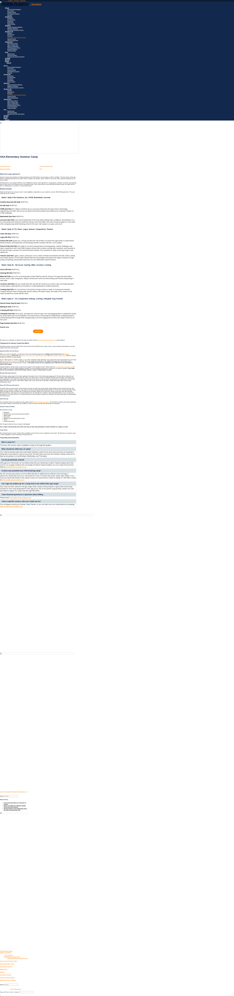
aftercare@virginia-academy (41, 402)
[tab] (38, 197)
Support (2, 972)
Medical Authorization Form (58, 355)
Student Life (3, 969)
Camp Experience (5, 166)
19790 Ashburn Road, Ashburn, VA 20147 (6, 951)
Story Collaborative (15, 989)
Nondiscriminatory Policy (7, 964)
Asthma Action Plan (41, 355)
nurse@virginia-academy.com (11, 361)
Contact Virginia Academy (7, 977)
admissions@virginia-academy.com (17, 958)
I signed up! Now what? (46, 166)
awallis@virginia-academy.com (16, 467)
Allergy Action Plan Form (28, 355)
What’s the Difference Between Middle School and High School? (15, 806)
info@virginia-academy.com (12, 957)
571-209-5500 (8, 955)
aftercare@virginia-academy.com (46, 340)
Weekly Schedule (5, 169)
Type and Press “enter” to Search (9, 992)
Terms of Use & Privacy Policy (8, 961)
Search (2, 796)
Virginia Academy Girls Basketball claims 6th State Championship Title (15, 809)
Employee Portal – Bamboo (8, 980)
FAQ (40, 169)
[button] (35, 4)
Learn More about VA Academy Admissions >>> (13, 791)
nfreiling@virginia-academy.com (20, 498)
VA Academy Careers (6, 966)
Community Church (5, 975)
